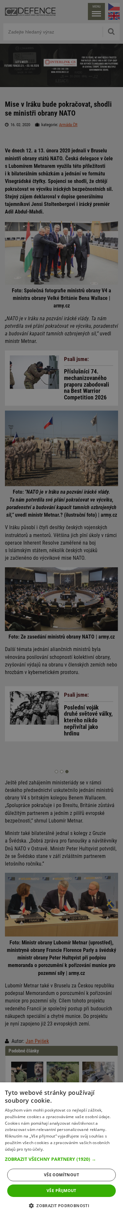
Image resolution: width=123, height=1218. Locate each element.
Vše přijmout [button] (61, 1190)
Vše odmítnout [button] (61, 1175)
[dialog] (61, 1150)
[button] (61, 1159)
